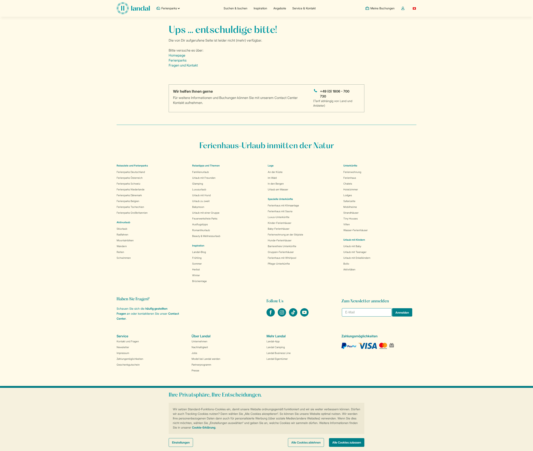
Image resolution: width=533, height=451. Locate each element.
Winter (196, 275)
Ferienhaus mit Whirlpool (282, 257)
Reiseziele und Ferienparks (132, 165)
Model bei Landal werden (206, 358)
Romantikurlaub (201, 230)
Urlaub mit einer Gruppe (205, 212)
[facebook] (271, 315)
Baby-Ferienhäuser (278, 228)
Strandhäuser (351, 212)
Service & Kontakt (304, 8)
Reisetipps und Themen (206, 165)
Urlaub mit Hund (201, 195)
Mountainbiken (125, 240)
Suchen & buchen (235, 8)
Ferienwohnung (352, 172)
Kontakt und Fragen (128, 341)
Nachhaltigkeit (200, 347)
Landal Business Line (278, 353)
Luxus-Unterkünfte (278, 217)
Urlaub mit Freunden (203, 177)
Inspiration (260, 8)
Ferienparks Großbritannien (132, 212)
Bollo (346, 263)
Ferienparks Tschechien (130, 206)
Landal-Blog (199, 252)
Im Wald (272, 177)
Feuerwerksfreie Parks (204, 218)
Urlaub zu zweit (201, 201)
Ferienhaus (349, 177)
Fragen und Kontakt (183, 65)
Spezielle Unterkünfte (280, 199)
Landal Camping (275, 347)
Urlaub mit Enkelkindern (356, 257)
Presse (195, 370)
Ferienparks (178, 60)
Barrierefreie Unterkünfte (282, 246)
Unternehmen (199, 341)
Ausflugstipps (200, 224)
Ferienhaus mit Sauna (280, 211)
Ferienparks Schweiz (128, 183)
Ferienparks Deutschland (131, 172)
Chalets (347, 183)
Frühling (197, 257)
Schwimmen (124, 257)
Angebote (279, 8)
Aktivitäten (349, 269)
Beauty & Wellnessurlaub (206, 236)
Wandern (122, 246)
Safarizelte (349, 201)
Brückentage (199, 281)
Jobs (194, 353)
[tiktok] (293, 315)
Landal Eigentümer (277, 358)
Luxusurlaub (199, 189)
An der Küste (275, 172)
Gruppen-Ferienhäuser (281, 252)
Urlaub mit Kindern (354, 239)
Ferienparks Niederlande (130, 189)
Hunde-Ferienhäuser (279, 240)
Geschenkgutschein (128, 364)
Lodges (347, 195)
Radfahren (122, 234)
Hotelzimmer (350, 189)
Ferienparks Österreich (130, 177)
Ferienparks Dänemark (129, 195)
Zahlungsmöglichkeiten (130, 358)
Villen (346, 224)
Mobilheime (350, 206)
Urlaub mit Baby (352, 246)
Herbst (196, 269)
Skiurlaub (122, 228)
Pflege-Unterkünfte (279, 263)
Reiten (120, 252)
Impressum (123, 353)
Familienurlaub (200, 172)
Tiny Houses (350, 218)
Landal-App (273, 341)
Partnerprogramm (201, 364)
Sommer (197, 263)
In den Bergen (276, 183)
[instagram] (282, 315)
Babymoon (198, 206)
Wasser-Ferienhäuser (355, 230)
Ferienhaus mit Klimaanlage (283, 205)
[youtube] (304, 315)
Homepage (177, 55)
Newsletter (123, 347)
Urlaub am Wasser (278, 189)
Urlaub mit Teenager (354, 252)
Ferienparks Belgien (128, 201)
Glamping (197, 183)
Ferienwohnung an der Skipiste (285, 234)
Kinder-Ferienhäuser (279, 222)
